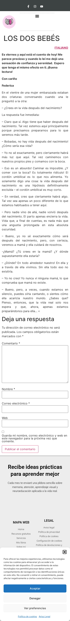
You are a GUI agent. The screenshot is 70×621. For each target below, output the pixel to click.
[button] (64, 552)
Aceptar (35, 588)
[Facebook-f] (28, 6)
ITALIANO (61, 47)
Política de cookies (27, 616)
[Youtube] (42, 6)
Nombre (8, 389)
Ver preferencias (35, 608)
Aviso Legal (44, 616)
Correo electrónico (16, 403)
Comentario (11, 343)
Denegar (35, 598)
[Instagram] (35, 6)
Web (5, 417)
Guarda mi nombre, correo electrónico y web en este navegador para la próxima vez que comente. (34, 438)
